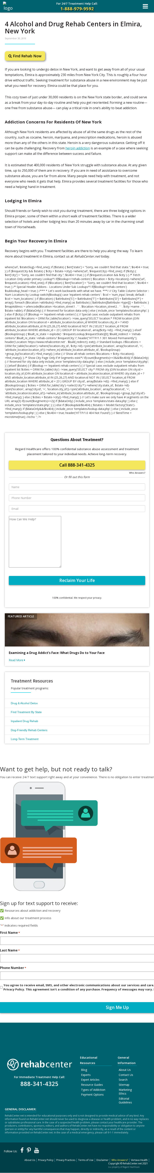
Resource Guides (92, 1085)
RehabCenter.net (132, 1163)
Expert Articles (90, 1080)
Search (123, 1080)
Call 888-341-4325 (77, 465)
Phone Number (13, 968)
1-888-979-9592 (77, 6)
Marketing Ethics (125, 1092)
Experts (86, 1075)
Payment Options (92, 1094)
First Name (10, 932)
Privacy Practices (65, 1160)
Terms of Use (85, 1160)
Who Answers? (137, 472)
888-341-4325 (39, 1084)
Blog (84, 1070)
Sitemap (124, 1085)
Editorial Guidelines (125, 1100)
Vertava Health (139, 1160)
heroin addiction (77, 148)
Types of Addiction (93, 1090)
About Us (125, 1070)
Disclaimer (102, 1160)
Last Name (10, 950)
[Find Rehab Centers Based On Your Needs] (39, 1063)
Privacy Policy (45, 1160)
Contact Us (126, 1075)
